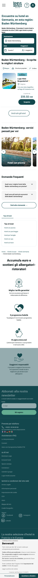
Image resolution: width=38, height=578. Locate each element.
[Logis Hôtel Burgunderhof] (9, 81)
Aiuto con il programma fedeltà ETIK (13, 447)
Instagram (26, 515)
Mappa (7, 68)
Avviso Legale (6, 485)
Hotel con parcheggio (11, 231)
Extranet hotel (6, 460)
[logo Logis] (17, 5)
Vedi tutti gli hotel (18, 113)
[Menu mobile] (4, 5)
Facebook (9, 515)
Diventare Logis (7, 456)
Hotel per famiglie (10, 235)
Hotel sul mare (9, 243)
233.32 (27, 96)
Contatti (4, 443)
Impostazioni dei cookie (9, 492)
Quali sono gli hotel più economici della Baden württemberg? (16, 195)
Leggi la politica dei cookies (10, 569)
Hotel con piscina (9, 228)
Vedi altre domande (18, 205)
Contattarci (5, 468)
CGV (3, 496)
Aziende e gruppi (7, 472)
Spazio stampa (6, 464)
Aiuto (3, 500)
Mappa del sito (6, 504)
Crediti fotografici (7, 508)
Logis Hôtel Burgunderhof (23, 80)
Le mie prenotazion (8, 439)
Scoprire (27, 102)
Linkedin (8, 521)
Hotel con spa (8, 239)
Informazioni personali (9, 488)
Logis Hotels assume (8, 476)
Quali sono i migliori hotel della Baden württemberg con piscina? (16, 185)
